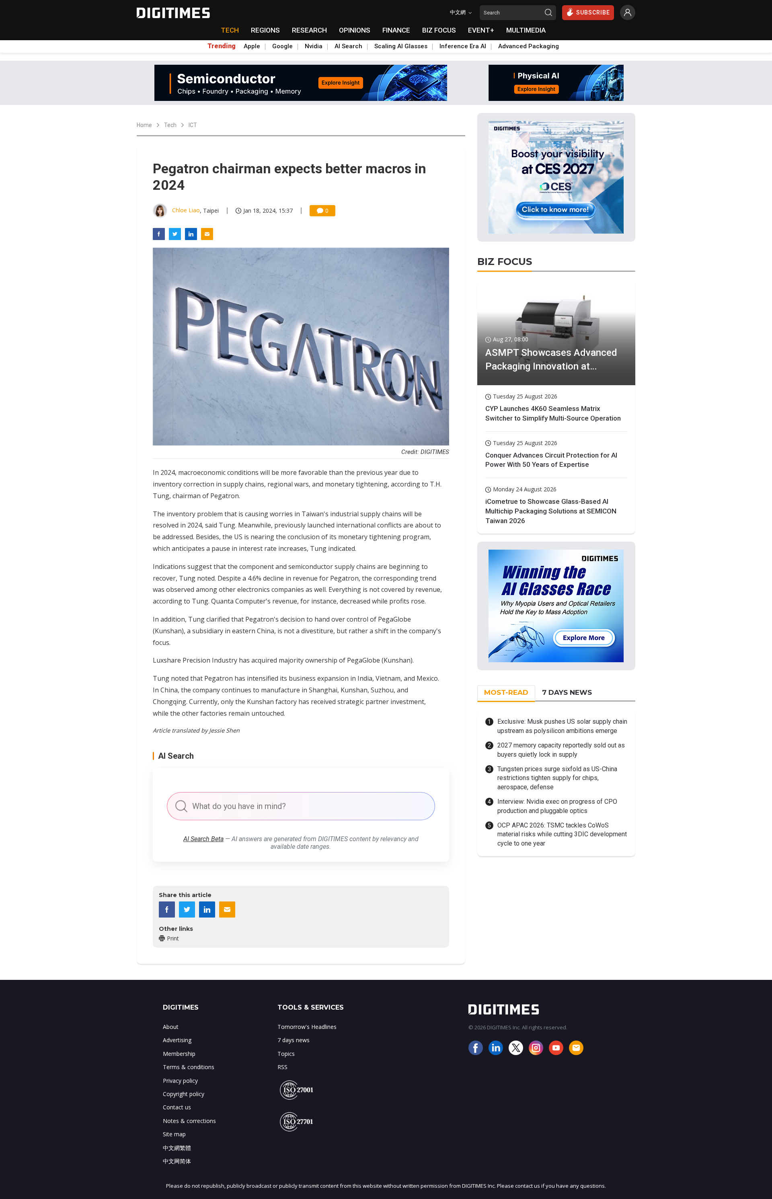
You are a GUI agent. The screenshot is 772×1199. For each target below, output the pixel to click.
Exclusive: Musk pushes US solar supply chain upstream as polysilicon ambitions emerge (562, 726)
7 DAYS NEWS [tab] (567, 692)
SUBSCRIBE (593, 12)
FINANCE (396, 30)
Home (144, 125)
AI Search (348, 46)
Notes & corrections (189, 1121)
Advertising (177, 1040)
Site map (174, 1134)
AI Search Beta (203, 839)
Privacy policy (180, 1080)
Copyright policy (183, 1094)
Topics (286, 1053)
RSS (282, 1067)
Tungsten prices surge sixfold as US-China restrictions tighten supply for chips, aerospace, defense (557, 778)
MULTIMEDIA (526, 30)
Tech (170, 125)
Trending (221, 46)
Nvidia (313, 46)
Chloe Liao (186, 210)
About (171, 1027)
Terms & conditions (188, 1067)
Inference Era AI (462, 46)
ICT (193, 125)
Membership (179, 1053)
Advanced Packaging (528, 46)
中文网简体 (177, 1161)
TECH (230, 30)
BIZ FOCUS (439, 30)
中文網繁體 (177, 1148)
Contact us (177, 1107)
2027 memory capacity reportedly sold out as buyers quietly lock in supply (561, 749)
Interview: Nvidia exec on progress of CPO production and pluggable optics (557, 806)
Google (282, 46)
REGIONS (265, 30)
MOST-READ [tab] (506, 692)
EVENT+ (481, 30)
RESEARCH (309, 30)
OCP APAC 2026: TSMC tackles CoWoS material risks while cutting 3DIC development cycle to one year (562, 834)
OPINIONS (354, 30)
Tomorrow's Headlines (307, 1027)
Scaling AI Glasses (400, 46)
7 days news (293, 1040)
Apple (252, 46)
